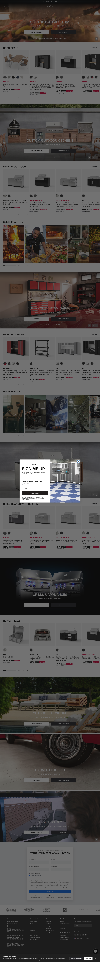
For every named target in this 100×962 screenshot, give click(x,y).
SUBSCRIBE (35, 493)
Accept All (88, 958)
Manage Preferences (76, 958)
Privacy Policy (39, 960)
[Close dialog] (78, 461)
